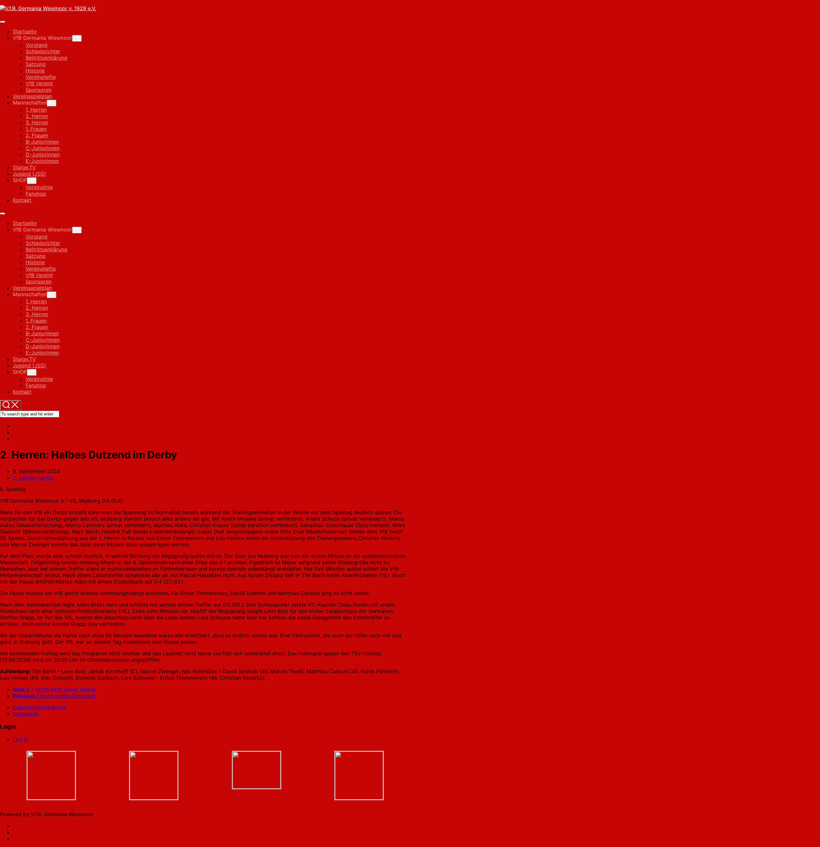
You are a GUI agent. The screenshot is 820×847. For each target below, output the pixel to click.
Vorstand (36, 45)
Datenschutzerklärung (39, 707)
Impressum (26, 713)
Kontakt (22, 200)
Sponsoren (39, 90)
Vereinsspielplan (32, 96)
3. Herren (37, 122)
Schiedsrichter (43, 51)
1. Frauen (36, 129)
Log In (20, 739)
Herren (45, 477)
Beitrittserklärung (46, 58)
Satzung (35, 64)
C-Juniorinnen (43, 148)
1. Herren (36, 109)
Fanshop (36, 193)
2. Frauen (37, 135)
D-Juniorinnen (43, 154)
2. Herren (37, 116)
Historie (35, 70)
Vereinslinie (39, 187)
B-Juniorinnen (42, 141)
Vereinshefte (41, 77)
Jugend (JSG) (29, 174)
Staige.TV (24, 167)
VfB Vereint (39, 83)
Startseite (25, 31)
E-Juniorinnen (42, 161)
